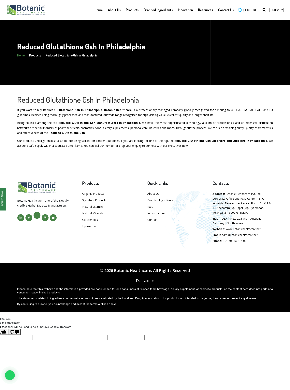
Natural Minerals (92, 213)
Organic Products (93, 193)
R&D (150, 207)
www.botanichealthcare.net (243, 229)
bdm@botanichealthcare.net (240, 235)
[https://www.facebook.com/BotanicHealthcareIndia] (28, 217)
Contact (152, 220)
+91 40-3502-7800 (234, 241)
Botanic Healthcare (132, 270)
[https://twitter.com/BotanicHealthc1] (37, 215)
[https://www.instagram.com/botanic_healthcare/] (45, 217)
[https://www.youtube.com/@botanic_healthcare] (53, 217)
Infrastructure (156, 213)
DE (255, 10)
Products (132, 10)
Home (98, 10)
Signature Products (94, 200)
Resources (205, 10)
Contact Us (226, 10)
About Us (114, 10)
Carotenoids (90, 220)
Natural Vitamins (92, 207)
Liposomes (89, 226)
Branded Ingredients (158, 10)
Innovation (185, 10)
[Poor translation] (14, 332)
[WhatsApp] (10, 375)
